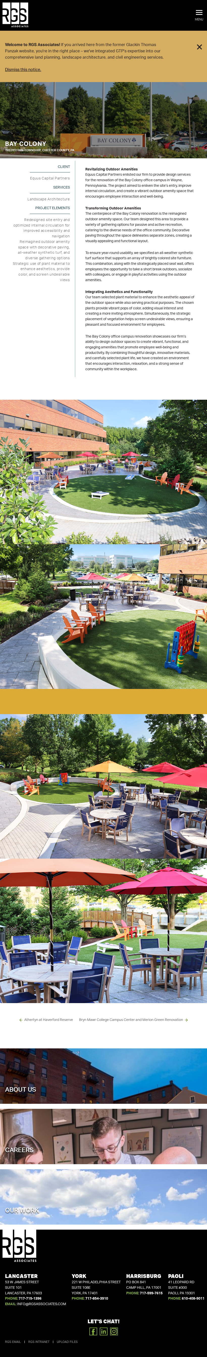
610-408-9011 (193, 1298)
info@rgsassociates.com (41, 1304)
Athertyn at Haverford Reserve (48, 1020)
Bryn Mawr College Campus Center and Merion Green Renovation (131, 1020)
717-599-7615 (151, 1293)
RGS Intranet (38, 1341)
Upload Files (67, 1341)
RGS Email (13, 1341)
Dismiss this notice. (23, 70)
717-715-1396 (30, 1298)
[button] (199, 15)
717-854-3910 (96, 1298)
